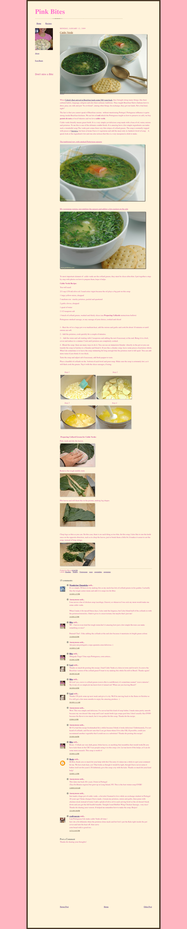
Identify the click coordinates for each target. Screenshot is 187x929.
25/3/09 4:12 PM (74, 754)
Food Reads (39, 60)
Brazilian (68, 572)
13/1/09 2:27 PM (74, 617)
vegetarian (107, 572)
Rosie (71, 759)
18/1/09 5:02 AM (74, 674)
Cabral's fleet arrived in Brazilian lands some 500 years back (88, 100)
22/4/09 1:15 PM (74, 774)
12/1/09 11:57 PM (74, 594)
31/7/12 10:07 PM (74, 831)
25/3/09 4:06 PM (74, 737)
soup (91, 572)
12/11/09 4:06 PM (74, 811)
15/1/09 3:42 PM (74, 660)
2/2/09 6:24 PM (73, 719)
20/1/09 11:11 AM (74, 702)
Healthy (75, 572)
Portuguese (84, 572)
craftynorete (74, 816)
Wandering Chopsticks (78, 585)
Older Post (148, 906)
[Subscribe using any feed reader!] (44, 77)
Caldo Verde (66, 32)
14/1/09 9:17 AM (74, 648)
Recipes (48, 23)
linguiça (74, 130)
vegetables (98, 572)
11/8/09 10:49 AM (74, 788)
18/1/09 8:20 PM (74, 688)
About (37, 53)
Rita (71, 622)
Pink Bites (50, 11)
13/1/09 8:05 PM (74, 637)
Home (39, 23)
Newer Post (64, 906)
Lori (71, 664)
